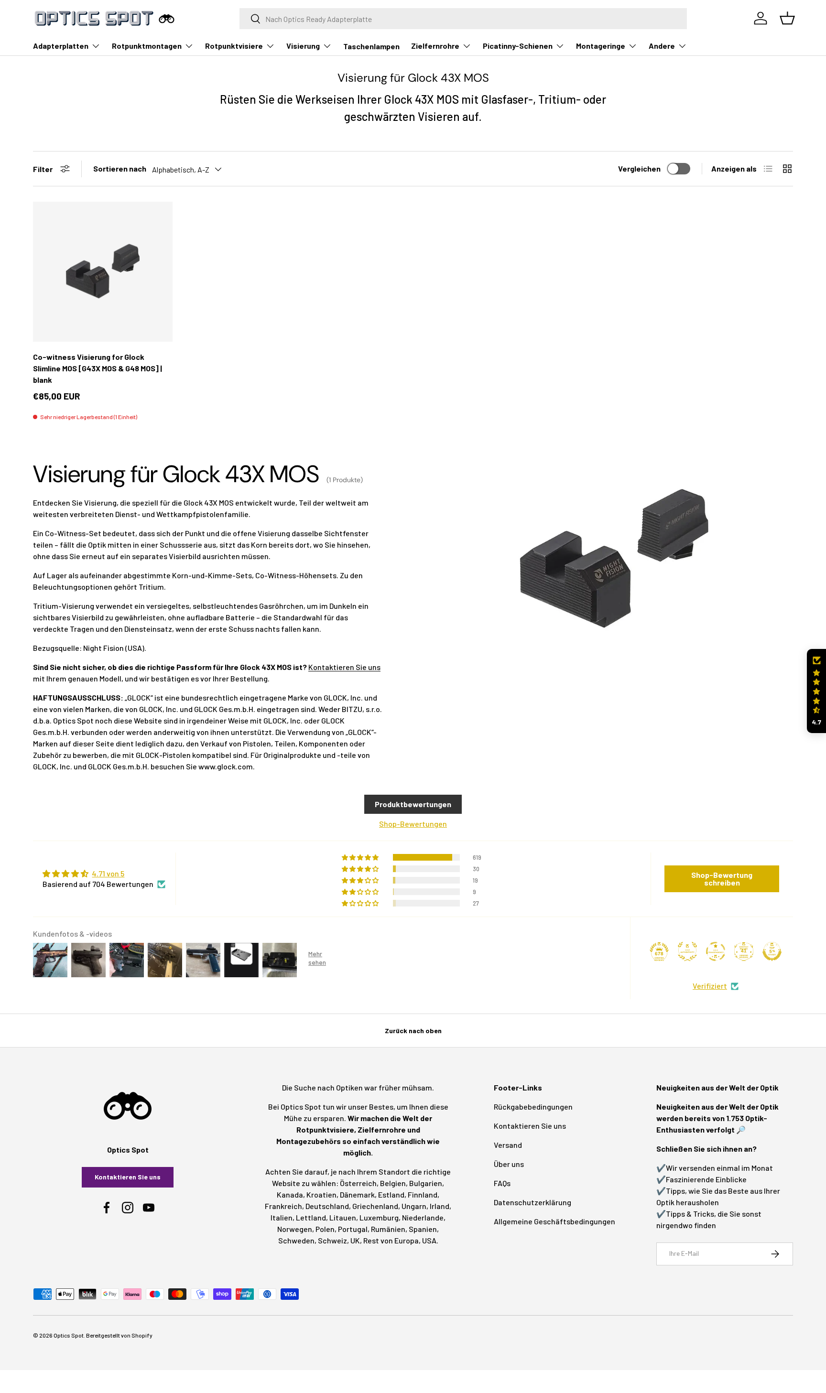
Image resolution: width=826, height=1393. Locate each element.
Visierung (303, 45)
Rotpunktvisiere (234, 45)
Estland (391, 1194)
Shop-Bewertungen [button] (413, 823)
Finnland (422, 1194)
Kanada (290, 1194)
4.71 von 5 (108, 873)
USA (429, 1240)
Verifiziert (710, 985)
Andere (662, 45)
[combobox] (463, 18)
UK (355, 1240)
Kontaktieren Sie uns (344, 666)
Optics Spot (69, 1335)
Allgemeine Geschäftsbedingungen (554, 1221)
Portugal (353, 1228)
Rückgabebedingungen (533, 1106)
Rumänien (388, 1228)
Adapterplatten (60, 45)
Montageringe (600, 45)
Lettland (311, 1217)
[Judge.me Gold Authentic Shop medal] (687, 951)
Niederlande (423, 1217)
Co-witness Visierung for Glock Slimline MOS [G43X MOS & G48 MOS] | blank (97, 368)
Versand (508, 1144)
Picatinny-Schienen (518, 45)
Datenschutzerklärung (532, 1202)
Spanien (423, 1228)
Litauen (342, 1217)
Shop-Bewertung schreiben (721, 878)
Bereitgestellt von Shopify (119, 1335)
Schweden (296, 1240)
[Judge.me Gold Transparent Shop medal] (715, 951)
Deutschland (327, 1205)
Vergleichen (639, 168)
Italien (282, 1217)
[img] (104, 873)
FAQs (502, 1183)
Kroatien (321, 1194)
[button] (816, 691)
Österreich (358, 1183)
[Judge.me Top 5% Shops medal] (772, 951)
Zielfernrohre (435, 45)
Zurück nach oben (413, 1030)
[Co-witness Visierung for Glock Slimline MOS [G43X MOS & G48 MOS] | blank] (103, 271)
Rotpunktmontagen (147, 45)
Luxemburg (379, 1217)
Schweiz (332, 1240)
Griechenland (375, 1205)
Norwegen (294, 1228)
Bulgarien (425, 1183)
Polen (325, 1228)
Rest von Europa (391, 1240)
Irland (439, 1205)
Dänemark (357, 1194)
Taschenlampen (371, 46)
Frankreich (283, 1205)
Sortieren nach (119, 168)
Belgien (393, 1183)
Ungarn (414, 1205)
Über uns (509, 1163)
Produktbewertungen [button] (413, 804)
